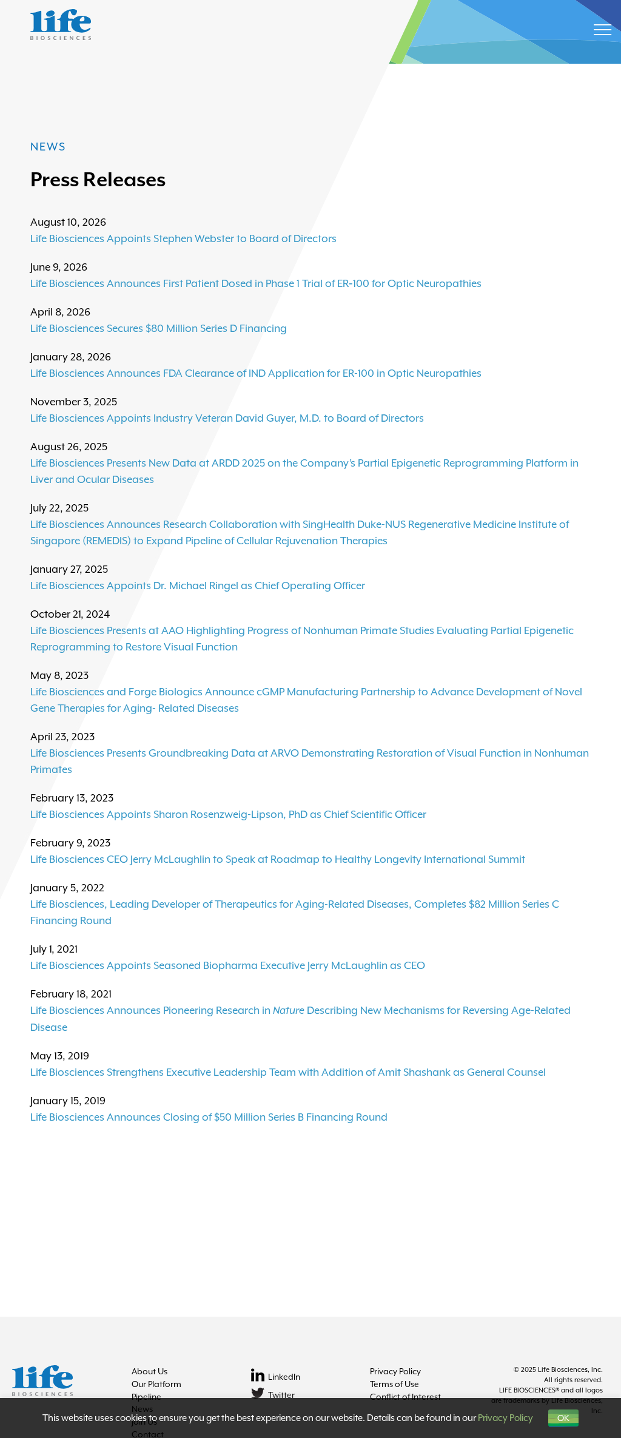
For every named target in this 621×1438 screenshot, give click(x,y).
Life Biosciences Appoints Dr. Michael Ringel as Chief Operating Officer (197, 585)
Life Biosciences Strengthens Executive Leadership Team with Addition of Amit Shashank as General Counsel (288, 1072)
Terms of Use (394, 1384)
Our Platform (156, 1384)
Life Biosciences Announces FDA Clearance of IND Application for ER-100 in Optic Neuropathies (256, 373)
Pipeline (146, 1397)
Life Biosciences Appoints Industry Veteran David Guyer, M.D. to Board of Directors (227, 418)
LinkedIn (284, 1377)
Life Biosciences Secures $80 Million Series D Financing (158, 328)
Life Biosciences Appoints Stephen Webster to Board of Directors (183, 238)
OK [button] (563, 1418)
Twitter (281, 1395)
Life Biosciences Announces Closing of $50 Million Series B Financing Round (209, 1117)
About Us (149, 1371)
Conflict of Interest (405, 1397)
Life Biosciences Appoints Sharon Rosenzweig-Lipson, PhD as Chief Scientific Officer (228, 814)
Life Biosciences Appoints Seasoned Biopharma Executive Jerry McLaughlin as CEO (227, 965)
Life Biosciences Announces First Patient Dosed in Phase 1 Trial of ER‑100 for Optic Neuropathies (256, 283)
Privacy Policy (395, 1371)
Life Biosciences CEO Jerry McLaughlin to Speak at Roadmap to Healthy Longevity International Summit (277, 859)
